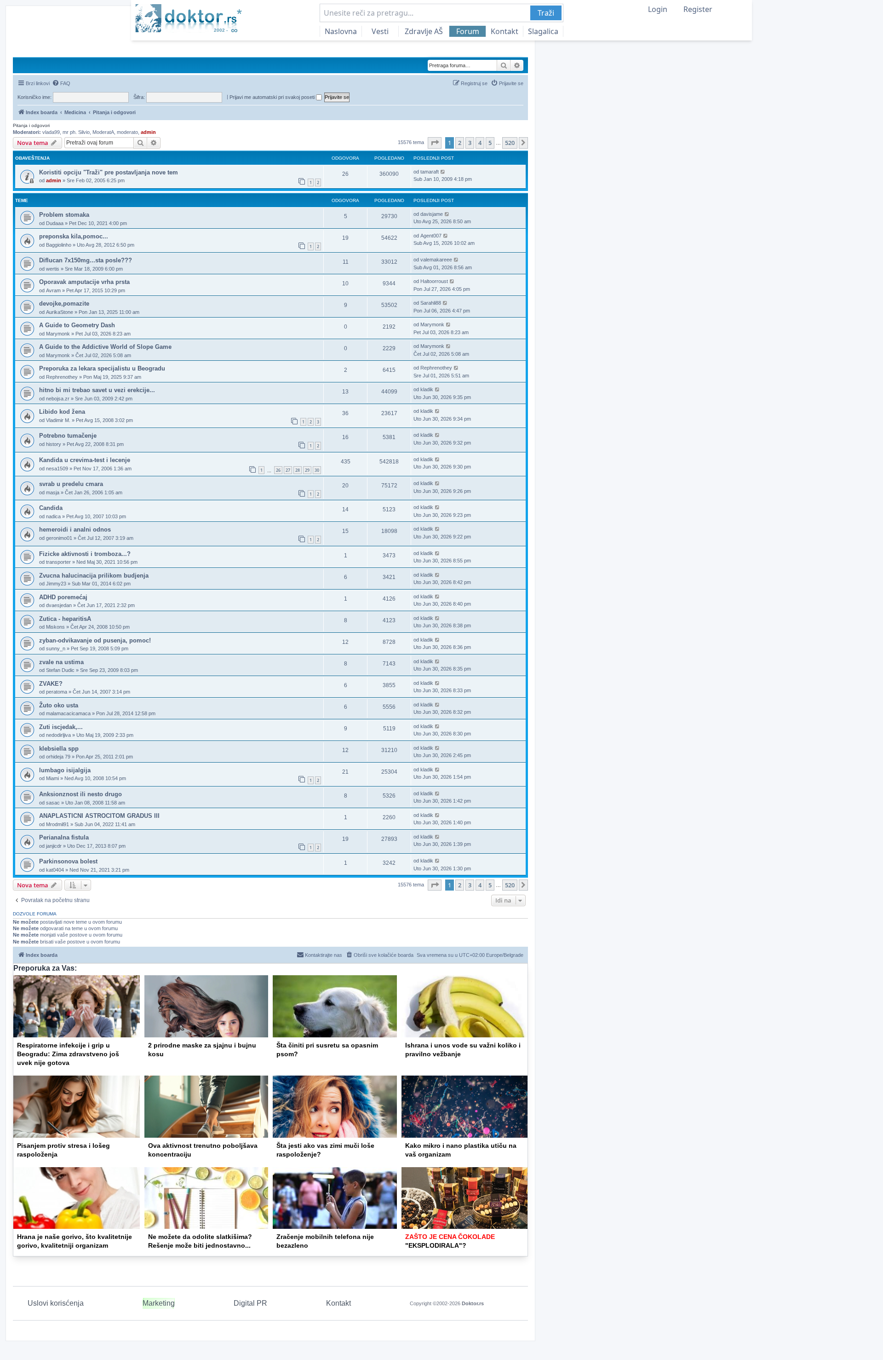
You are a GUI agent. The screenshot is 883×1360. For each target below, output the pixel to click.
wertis (52, 269)
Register (697, 9)
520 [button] (510, 143)
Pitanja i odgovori (31, 125)
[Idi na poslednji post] (443, 172)
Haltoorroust (434, 281)
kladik (426, 389)
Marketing (159, 1303)
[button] (435, 142)
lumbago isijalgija (65, 770)
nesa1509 (57, 468)
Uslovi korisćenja (56, 1303)
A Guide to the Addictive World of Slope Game (105, 346)
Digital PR (250, 1303)
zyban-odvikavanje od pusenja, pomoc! (95, 640)
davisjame (431, 214)
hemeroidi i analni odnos (75, 529)
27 (288, 470)
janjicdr (54, 846)
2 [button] (459, 143)
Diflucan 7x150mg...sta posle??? (85, 260)
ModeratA (103, 132)
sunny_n (55, 648)
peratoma (56, 691)
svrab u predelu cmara (71, 483)
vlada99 (51, 132)
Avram (53, 290)
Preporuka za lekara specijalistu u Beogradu (102, 368)
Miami (52, 778)
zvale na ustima (61, 662)
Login (657, 9)
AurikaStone (59, 312)
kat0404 (55, 870)
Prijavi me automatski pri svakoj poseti (272, 97)
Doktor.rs (473, 1303)
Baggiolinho (58, 245)
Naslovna (341, 31)
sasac (53, 802)
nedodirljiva (58, 735)
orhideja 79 (58, 756)
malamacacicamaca (68, 713)
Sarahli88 (430, 303)
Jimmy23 (56, 583)
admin (148, 132)
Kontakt (504, 31)
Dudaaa (54, 223)
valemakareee (436, 259)
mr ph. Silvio (76, 132)
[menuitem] (61, 83)
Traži (546, 13)
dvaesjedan (59, 605)
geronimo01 (59, 538)
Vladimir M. (58, 420)
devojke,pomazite (64, 303)
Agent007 (431, 235)
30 (317, 470)
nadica (53, 516)
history (53, 444)
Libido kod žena (62, 411)
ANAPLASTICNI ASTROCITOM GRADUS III (99, 815)
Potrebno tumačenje (68, 435)
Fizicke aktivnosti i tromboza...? (85, 553)
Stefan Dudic (60, 670)
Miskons (55, 627)
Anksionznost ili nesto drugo (80, 794)
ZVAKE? (51, 683)
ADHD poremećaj (63, 597)
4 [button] (480, 143)
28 (297, 470)
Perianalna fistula (64, 837)
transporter (58, 562)
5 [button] (490, 143)
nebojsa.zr (57, 398)
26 (278, 470)
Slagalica (543, 31)
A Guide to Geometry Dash (77, 325)
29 (307, 470)
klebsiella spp (59, 748)
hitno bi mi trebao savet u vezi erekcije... (97, 390)
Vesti (380, 31)
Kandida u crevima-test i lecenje (84, 460)
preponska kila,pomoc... (73, 236)
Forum (467, 31)
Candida (51, 507)
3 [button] (469, 143)
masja (52, 492)
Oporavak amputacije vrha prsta (84, 281)
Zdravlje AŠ (424, 31)
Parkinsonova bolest (68, 861)
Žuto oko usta (58, 705)
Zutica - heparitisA (65, 618)
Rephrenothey (62, 377)
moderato (127, 132)
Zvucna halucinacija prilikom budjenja (94, 575)
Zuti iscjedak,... (61, 726)
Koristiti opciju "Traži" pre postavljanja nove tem (108, 172)
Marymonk (58, 333)
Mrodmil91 (57, 824)
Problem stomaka (64, 214)
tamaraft (429, 171)
